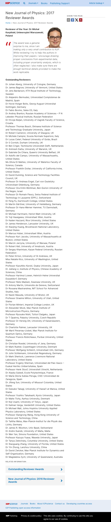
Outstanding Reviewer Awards (26, 469)
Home (8, 23)
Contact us (60, 503)
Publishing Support (60, 3)
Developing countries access (79, 503)
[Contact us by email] (68, 21)
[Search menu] (24, 3)
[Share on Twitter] (76, 21)
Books (44, 3)
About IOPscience (45, 503)
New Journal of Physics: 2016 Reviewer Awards (31, 480)
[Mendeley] (80, 21)
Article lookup (96, 3)
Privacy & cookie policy (31, 516)
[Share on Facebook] (72, 21)
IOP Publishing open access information (23, 508)
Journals (32, 3)
